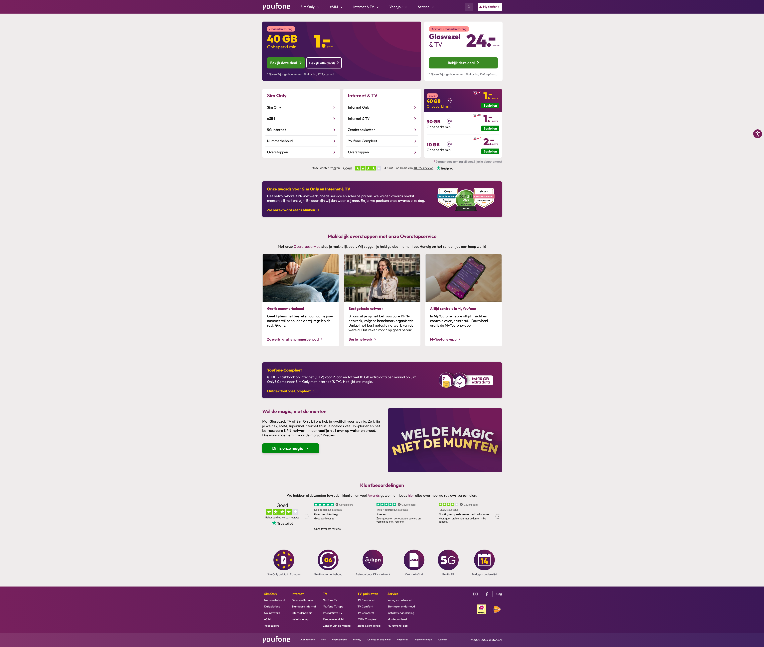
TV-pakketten (368, 594)
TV (325, 594)
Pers (323, 639)
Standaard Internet (304, 606)
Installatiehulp (300, 619)
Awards (374, 495)
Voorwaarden (339, 639)
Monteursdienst (397, 619)
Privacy (357, 639)
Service (392, 594)
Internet (298, 594)
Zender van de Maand (337, 625)
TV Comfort (365, 606)
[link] (490, 7)
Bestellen (490, 105)
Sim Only (270, 594)
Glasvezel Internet (303, 600)
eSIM (267, 619)
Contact (442, 639)
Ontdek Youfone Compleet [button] (289, 391)
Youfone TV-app (333, 606)
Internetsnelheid (302, 613)
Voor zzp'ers (271, 625)
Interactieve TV (333, 613)
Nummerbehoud (274, 600)
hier (411, 495)
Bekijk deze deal (283, 62)
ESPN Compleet (367, 619)
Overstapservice (307, 246)
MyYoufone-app (397, 625)
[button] (276, 95)
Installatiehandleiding (400, 613)
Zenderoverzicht (333, 619)
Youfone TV (330, 600)
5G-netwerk (272, 613)
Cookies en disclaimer (379, 639)
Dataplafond (272, 606)
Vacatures (402, 639)
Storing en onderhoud (401, 606)
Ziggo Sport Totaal (369, 625)
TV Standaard (366, 600)
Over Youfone (307, 639)
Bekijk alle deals (322, 63)
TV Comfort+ (366, 613)
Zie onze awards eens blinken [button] (291, 210)
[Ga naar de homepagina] (276, 6)
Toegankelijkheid (423, 639)
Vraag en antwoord (399, 600)
